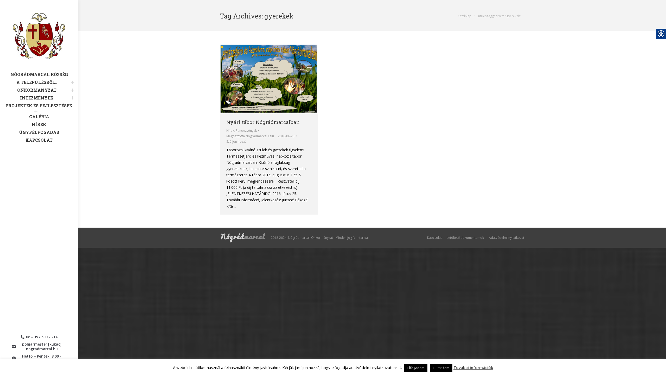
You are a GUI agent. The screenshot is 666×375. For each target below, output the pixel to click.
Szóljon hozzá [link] (236, 141)
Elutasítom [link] (441, 367)
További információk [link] (473, 367)
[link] (39, 42)
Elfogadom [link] (415, 367)
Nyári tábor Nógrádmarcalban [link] (263, 122)
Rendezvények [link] (246, 130)
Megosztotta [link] (250, 136)
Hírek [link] (230, 130)
